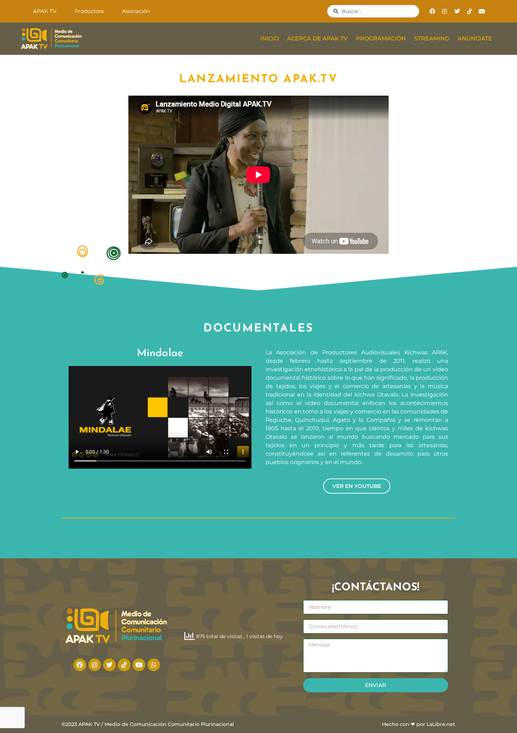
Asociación (136, 11)
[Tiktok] (469, 11)
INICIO (269, 38)
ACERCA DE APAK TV (317, 38)
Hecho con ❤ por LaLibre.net (418, 724)
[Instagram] (445, 11)
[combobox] (373, 11)
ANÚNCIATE (475, 38)
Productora (89, 11)
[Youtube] (481, 11)
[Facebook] (432, 11)
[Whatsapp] (153, 664)
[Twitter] (457, 11)
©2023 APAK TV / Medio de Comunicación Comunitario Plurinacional (148, 724)
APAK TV (44, 11)
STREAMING (431, 38)
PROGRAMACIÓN (381, 38)
